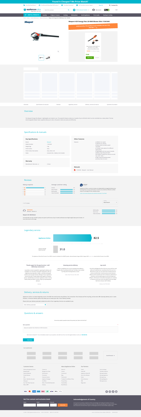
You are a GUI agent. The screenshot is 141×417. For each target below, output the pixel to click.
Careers (63, 371)
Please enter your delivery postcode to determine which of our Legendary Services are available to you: (48, 301)
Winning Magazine (103, 379)
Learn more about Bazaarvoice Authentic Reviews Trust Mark (93, 193)
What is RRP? (26, 384)
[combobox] (110, 202)
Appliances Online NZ (85, 373)
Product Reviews (27, 375)
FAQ (24, 377)
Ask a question (26, 324)
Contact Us (44, 369)
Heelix (82, 377)
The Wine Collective (104, 371)
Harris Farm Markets (85, 375)
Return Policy (71, 379)
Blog (62, 375)
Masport (49, 142)
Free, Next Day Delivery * (31, 5)
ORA (82, 381)
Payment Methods (27, 373)
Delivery (25, 369)
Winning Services (103, 381)
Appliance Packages (46, 379)
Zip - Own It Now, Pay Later (29, 382)
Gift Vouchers (45, 373)
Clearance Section (46, 377)
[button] (96, 10)
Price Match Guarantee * (69, 5)
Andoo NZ (83, 371)
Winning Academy (103, 373)
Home (25, 17)
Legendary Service (32, 369)
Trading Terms (64, 379)
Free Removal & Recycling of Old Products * (50, 5)
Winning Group (103, 377)
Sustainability (64, 382)
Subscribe (62, 405)
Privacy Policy (64, 381)
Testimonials (64, 377)
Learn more (91, 256)
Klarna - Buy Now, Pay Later (29, 379)
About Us (101, 5)
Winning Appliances (104, 375)
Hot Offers (44, 381)
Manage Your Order (46, 371)
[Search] (68, 9)
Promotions (44, 375)
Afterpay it (26, 381)
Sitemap (44, 384)
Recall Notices (64, 384)
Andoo (28, 17)
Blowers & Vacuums (44, 17)
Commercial (63, 373)
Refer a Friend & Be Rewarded (48, 382)
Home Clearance (84, 379)
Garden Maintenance (35, 17)
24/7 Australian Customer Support (86, 5)
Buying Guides (26, 371)
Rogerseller (83, 382)
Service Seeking (103, 369)
